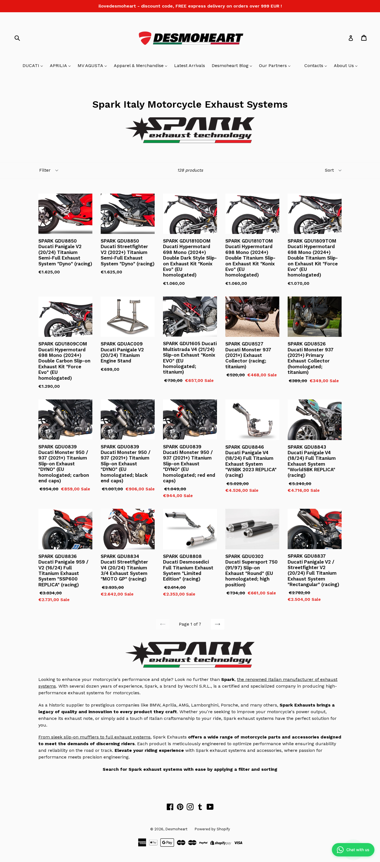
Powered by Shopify (212, 829)
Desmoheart (176, 829)
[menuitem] (32, 66)
